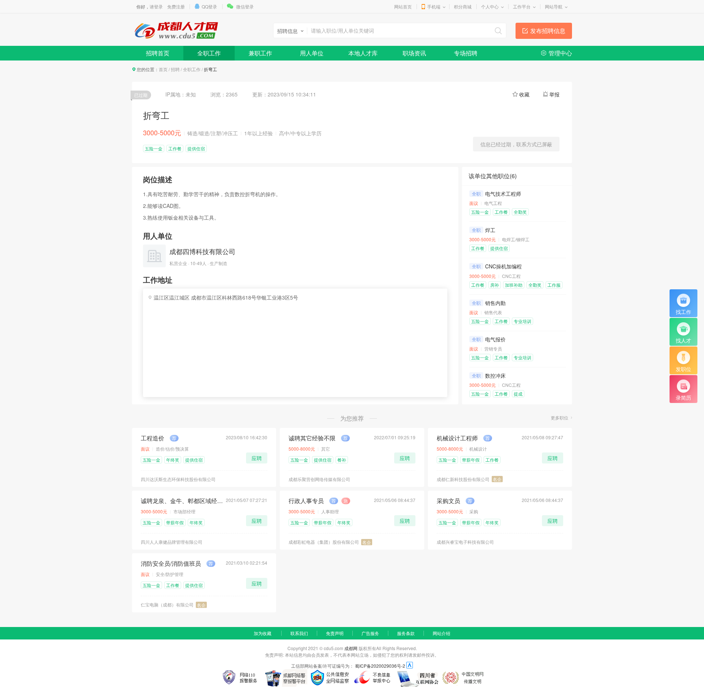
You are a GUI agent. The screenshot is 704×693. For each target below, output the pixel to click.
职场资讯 (414, 53)
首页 (163, 69)
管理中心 (560, 53)
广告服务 (370, 633)
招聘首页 (157, 53)
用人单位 (311, 53)
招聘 (175, 69)
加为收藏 (262, 633)
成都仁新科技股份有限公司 (463, 479)
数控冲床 (495, 375)
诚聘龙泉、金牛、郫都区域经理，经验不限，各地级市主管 (182, 501)
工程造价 (152, 438)
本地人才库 (363, 53)
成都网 (351, 648)
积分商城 (463, 6)
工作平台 (522, 6)
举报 (554, 94)
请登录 (156, 6)
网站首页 (403, 6)
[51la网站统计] (409, 666)
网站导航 (553, 6)
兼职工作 (260, 53)
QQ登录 (209, 6)
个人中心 (490, 6)
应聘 (257, 458)
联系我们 (299, 633)
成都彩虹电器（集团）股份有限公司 (324, 542)
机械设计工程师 (457, 438)
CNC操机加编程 (503, 266)
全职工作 (209, 53)
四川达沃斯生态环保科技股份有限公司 (178, 479)
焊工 (490, 230)
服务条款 (406, 633)
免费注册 (176, 6)
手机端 (433, 6)
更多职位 (559, 417)
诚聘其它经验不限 (312, 438)
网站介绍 (441, 633)
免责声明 (335, 633)
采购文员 (448, 501)
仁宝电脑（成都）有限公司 (167, 604)
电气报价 (495, 339)
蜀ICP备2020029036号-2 (380, 666)
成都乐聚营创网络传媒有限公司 (319, 479)
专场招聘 (465, 53)
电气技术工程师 (503, 193)
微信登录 (245, 6)
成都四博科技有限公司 (202, 251)
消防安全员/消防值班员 (171, 564)
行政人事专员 (306, 501)
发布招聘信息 (547, 30)
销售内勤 (495, 303)
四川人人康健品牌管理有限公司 (171, 542)
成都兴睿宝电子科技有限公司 (465, 542)
